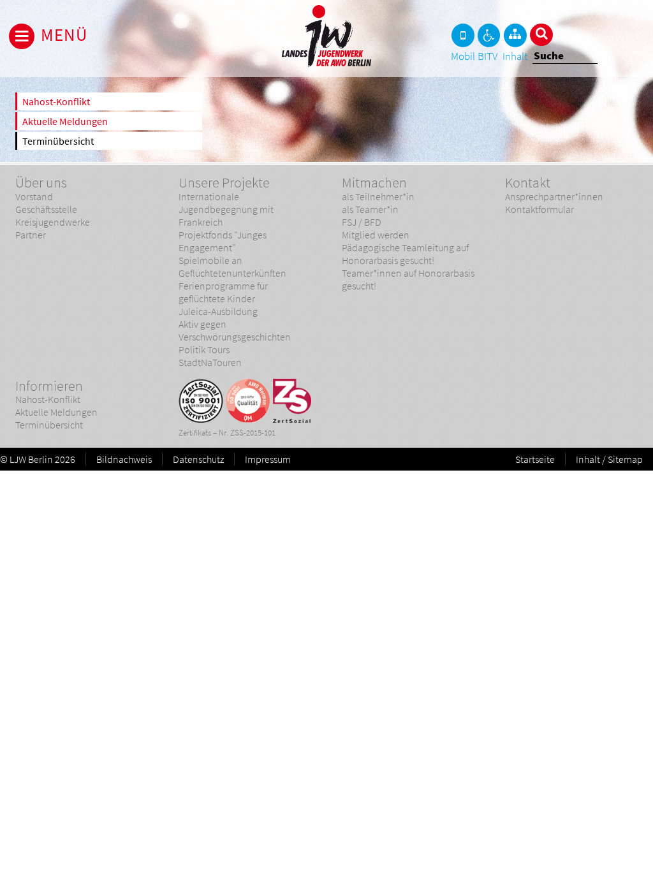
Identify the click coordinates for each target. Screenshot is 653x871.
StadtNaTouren (210, 362)
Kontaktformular (539, 209)
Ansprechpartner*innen (554, 196)
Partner (30, 234)
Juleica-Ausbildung (218, 311)
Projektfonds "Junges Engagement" (223, 241)
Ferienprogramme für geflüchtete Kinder (223, 292)
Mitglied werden (375, 234)
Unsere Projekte (224, 182)
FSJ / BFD (361, 222)
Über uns (41, 182)
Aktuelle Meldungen (65, 121)
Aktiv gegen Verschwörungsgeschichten (235, 330)
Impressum (268, 459)
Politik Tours (204, 349)
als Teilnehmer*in (378, 196)
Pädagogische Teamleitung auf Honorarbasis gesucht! (405, 254)
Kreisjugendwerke (52, 222)
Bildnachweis (124, 459)
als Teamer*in (370, 209)
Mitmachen (374, 182)
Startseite (535, 459)
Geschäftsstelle (46, 209)
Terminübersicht (58, 141)
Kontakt (527, 182)
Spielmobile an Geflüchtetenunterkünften (232, 266)
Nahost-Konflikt (56, 101)
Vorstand (34, 196)
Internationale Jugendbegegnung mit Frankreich (226, 209)
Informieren (49, 386)
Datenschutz (198, 459)
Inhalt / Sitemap (609, 459)
